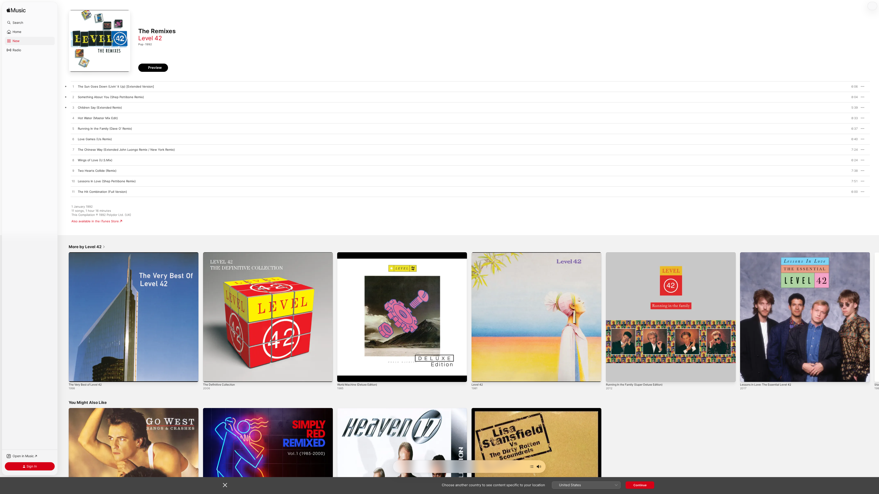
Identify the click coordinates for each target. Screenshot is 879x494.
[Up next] (531, 466)
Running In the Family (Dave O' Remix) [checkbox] (105, 128)
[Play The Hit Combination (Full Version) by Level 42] (73, 192)
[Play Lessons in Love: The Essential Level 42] (745, 376)
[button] (29, 23)
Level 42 (150, 38)
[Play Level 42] (477, 376)
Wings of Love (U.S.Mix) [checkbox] (95, 160)
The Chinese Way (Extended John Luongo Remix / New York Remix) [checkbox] (126, 149)
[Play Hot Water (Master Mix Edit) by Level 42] (73, 118)
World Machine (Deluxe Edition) (359, 254)
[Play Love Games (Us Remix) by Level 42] (73, 139)
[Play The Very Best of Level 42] (74, 376)
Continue (640, 485)
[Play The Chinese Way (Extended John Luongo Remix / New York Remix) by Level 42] (73, 150)
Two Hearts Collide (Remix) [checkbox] (97, 170)
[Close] (225, 485)
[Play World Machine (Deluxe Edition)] (342, 376)
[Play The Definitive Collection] (208, 376)
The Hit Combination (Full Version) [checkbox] (102, 191)
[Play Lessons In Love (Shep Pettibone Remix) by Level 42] (73, 181)
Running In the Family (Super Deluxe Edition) (638, 254)
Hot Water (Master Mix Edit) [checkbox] (98, 118)
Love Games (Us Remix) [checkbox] (95, 139)
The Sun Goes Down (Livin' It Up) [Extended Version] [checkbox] (116, 86)
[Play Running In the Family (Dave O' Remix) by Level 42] (73, 129)
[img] (16, 10)
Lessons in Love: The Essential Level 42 (768, 254)
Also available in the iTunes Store (95, 221)
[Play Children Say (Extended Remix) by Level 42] (73, 108)
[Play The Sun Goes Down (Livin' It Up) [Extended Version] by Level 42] (73, 87)
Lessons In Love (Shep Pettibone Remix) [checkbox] (107, 181)
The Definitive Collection (220, 254)
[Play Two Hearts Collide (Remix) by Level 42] (73, 171)
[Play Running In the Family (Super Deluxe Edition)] (611, 376)
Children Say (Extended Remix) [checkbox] (100, 107)
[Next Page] (874, 317)
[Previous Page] (64, 317)
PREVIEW (853, 86)
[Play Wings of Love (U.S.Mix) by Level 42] (73, 160)
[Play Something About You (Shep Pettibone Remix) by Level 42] (73, 97)
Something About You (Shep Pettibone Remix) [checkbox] (111, 97)
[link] (87, 246)
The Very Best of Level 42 (87, 254)
